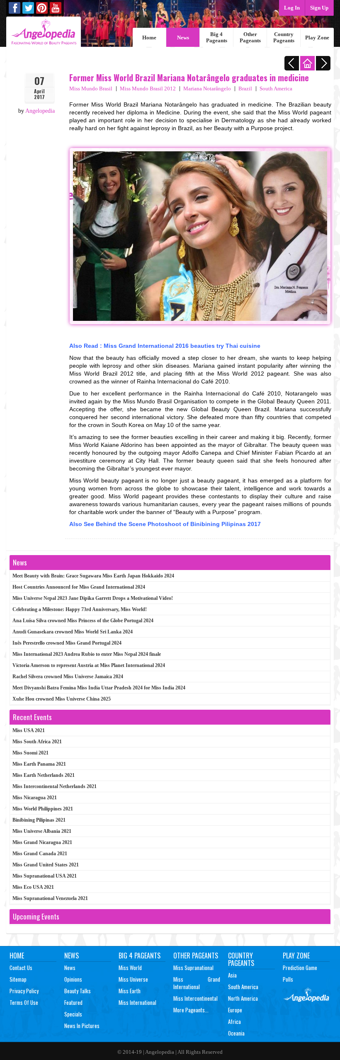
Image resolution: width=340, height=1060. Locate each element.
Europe (235, 1010)
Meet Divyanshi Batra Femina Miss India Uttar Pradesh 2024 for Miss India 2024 (98, 688)
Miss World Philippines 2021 (42, 809)
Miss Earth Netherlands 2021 (43, 775)
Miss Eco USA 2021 (33, 887)
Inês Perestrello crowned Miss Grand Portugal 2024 (66, 643)
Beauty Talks (77, 991)
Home (149, 37)
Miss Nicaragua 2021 (34, 797)
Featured (73, 1002)
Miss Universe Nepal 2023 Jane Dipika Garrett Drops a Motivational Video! (92, 598)
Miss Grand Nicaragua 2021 (42, 842)
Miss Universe (133, 979)
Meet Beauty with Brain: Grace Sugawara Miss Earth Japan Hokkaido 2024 (93, 576)
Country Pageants (283, 37)
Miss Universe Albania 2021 (41, 831)
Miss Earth (130, 991)
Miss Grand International (196, 983)
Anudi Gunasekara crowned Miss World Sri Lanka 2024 (72, 632)
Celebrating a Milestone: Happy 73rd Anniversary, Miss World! (79, 609)
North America (243, 998)
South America (276, 88)
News (183, 37)
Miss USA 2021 (28, 730)
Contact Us (21, 967)
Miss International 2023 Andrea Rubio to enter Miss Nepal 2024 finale (86, 654)
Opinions (73, 979)
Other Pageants (250, 37)
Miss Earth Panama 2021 (39, 764)
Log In (292, 8)
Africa (234, 1021)
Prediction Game (300, 967)
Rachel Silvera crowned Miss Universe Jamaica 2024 (67, 676)
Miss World (130, 967)
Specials (73, 1014)
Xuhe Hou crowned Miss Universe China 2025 (61, 699)
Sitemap (18, 979)
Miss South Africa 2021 (37, 742)
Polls (288, 979)
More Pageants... (191, 1010)
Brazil (245, 88)
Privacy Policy (24, 991)
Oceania (236, 1033)
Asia (232, 975)
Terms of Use (24, 1002)
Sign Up (319, 8)
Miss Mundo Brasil (90, 88)
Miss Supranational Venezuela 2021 (50, 898)
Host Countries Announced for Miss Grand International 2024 (78, 587)
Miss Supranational (193, 967)
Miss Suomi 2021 (30, 753)
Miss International (137, 1002)
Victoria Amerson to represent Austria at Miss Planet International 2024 (88, 665)
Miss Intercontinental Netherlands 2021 (54, 786)
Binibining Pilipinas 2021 (39, 820)
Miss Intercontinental (195, 998)
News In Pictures (82, 1025)
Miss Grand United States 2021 (45, 865)
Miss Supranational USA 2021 (44, 876)
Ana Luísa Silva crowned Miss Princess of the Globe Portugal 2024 (82, 620)
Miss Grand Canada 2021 (39, 853)
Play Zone (317, 37)
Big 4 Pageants (216, 37)
